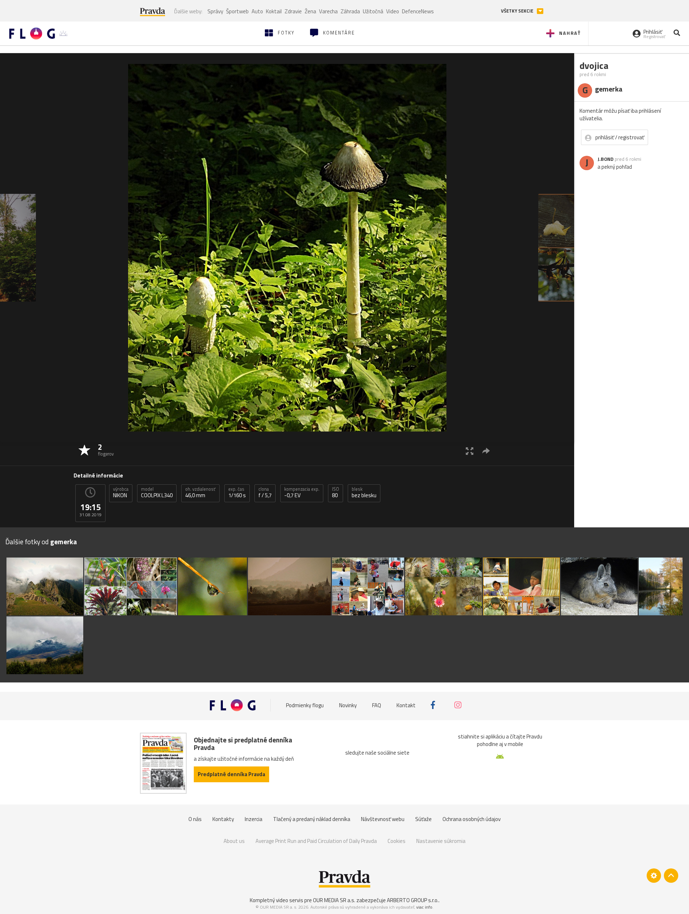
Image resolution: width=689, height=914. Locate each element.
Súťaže (423, 819)
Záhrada (350, 11)
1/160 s (237, 492)
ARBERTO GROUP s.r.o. (413, 900)
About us (234, 841)
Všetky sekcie (517, 11)
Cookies (397, 841)
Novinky (348, 705)
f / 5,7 (265, 492)
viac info (424, 907)
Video (392, 11)
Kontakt (406, 705)
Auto (257, 11)
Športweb (237, 11)
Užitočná (373, 11)
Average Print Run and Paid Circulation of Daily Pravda (316, 841)
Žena (310, 11)
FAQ (376, 705)
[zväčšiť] (469, 450)
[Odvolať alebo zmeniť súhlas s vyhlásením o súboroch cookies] (654, 875)
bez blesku (364, 492)
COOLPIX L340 (157, 492)
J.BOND (605, 159)
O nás (195, 819)
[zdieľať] (486, 450)
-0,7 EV (301, 492)
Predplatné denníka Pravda (231, 774)
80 (335, 492)
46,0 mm (200, 492)
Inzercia (253, 819)
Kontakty (223, 819)
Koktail (274, 11)
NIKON (120, 492)
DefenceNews (418, 11)
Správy (215, 11)
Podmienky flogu (305, 705)
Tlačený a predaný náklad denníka (311, 819)
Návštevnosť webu (382, 819)
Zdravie (293, 11)
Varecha (328, 11)
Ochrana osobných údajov (471, 819)
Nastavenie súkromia (440, 841)
